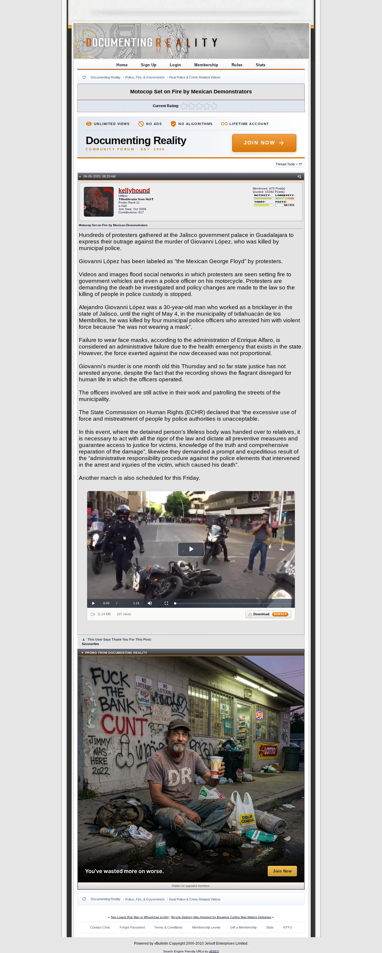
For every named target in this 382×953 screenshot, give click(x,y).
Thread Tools (287, 164)
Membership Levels (206, 927)
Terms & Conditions (168, 927)
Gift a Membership (243, 927)
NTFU (287, 927)
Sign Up (149, 65)
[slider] (233, 603)
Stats (261, 65)
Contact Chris (100, 927)
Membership (206, 65)
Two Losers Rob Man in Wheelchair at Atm (140, 917)
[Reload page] (84, 77)
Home (122, 65)
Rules (237, 65)
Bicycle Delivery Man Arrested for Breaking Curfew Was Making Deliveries (221, 917)
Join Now (259, 143)
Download (270, 614)
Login (175, 65)
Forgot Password (132, 927)
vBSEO (214, 951)
